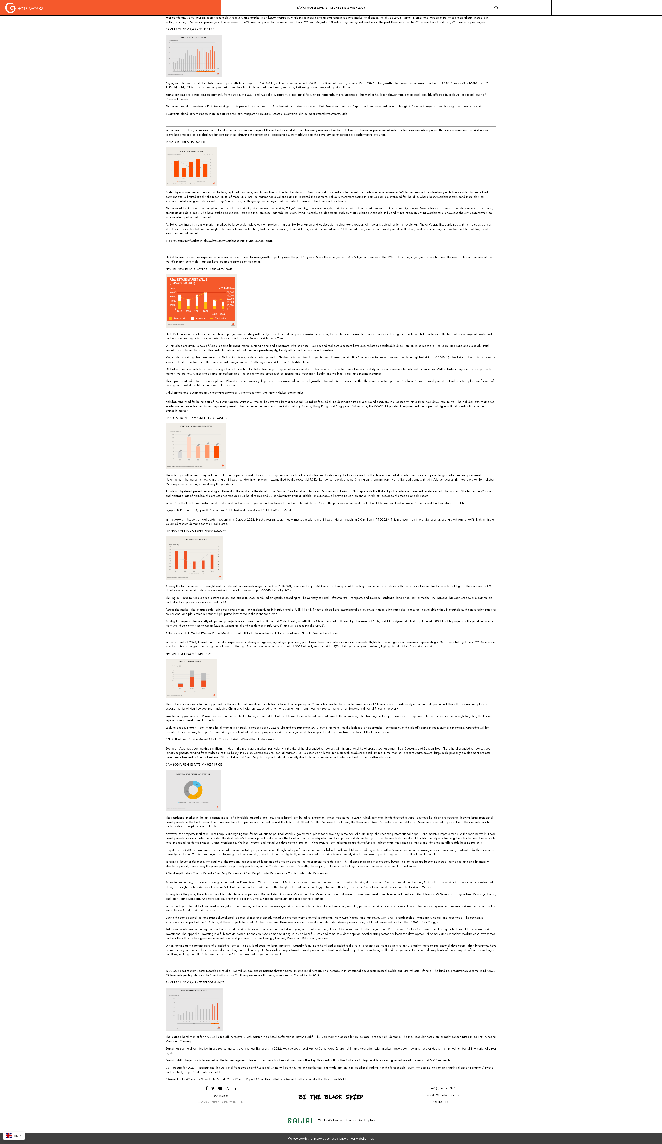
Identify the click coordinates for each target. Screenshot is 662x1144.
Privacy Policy (236, 1102)
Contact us (441, 1102)
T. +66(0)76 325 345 (441, 1088)
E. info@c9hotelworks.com (441, 1095)
